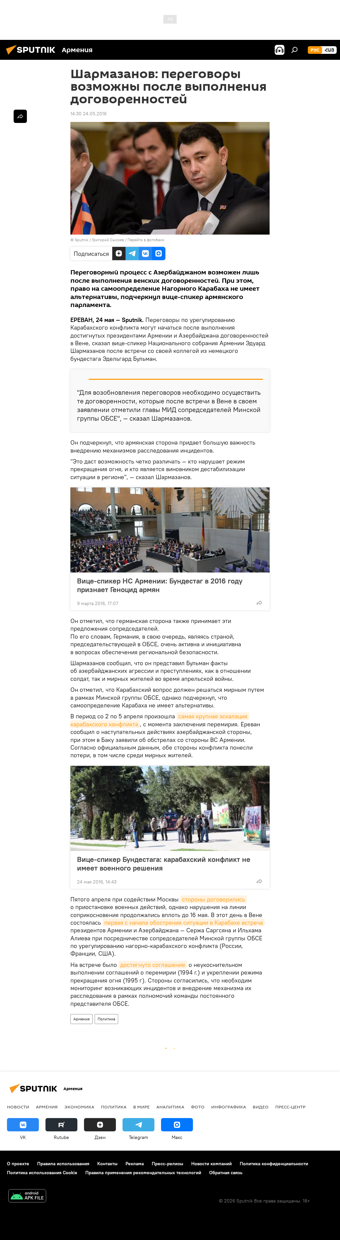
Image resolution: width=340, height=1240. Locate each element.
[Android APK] (27, 1196)
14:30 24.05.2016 (88, 114)
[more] (259, 602)
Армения (81, 1018)
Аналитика (170, 1107)
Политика (106, 1018)
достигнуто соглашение (152, 965)
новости (18, 1107)
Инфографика (228, 1107)
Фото (198, 1107)
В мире (141, 1107)
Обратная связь (225, 1173)
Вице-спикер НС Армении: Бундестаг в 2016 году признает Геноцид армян (159, 585)
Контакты (107, 1164)
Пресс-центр (290, 1107)
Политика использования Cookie (42, 1173)
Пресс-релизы (167, 1164)
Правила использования (63, 1164)
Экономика (79, 1107)
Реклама (135, 1164)
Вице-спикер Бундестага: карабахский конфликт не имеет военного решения (163, 863)
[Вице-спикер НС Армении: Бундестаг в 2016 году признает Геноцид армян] (170, 529)
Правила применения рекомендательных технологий (143, 1173)
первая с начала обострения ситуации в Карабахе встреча (183, 922)
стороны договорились (213, 899)
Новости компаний (211, 1164)
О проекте (18, 1164)
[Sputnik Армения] (32, 55)
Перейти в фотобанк (146, 239)
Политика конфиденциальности (274, 1164)
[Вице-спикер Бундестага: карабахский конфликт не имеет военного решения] (170, 808)
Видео (261, 1107)
